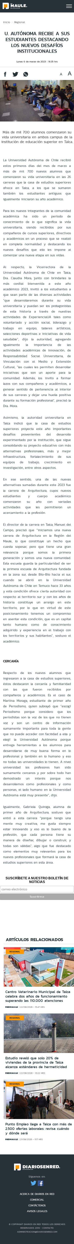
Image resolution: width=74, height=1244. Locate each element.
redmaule (11, 1007)
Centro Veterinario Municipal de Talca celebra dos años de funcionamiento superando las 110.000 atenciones (37, 996)
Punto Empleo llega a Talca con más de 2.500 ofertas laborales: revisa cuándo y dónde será (38, 1128)
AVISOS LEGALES (37, 1211)
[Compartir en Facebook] (5, 76)
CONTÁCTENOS (37, 1205)
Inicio (6, 22)
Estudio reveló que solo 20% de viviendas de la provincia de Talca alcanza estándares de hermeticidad (36, 1062)
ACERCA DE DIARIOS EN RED (37, 1194)
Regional (19, 22)
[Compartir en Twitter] (15, 76)
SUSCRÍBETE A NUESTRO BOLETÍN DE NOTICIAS (37, 880)
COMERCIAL (37, 1200)
